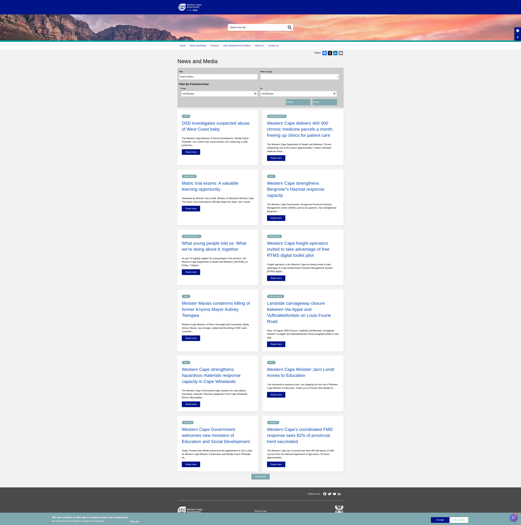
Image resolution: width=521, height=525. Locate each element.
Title (181, 71)
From (183, 88)
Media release (189, 176)
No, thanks (459, 520)
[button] (289, 27)
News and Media (198, 45)
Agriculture (273, 422)
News (186, 116)
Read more (191, 152)
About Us (259, 45)
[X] (330, 53)
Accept (440, 520)
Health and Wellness (277, 116)
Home (182, 45)
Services (214, 45)
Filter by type (266, 71)
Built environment (275, 296)
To (261, 88)
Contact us (273, 45)
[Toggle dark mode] (517, 30)
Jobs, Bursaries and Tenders (237, 45)
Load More (260, 476)
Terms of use (260, 511)
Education (187, 422)
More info (134, 521)
